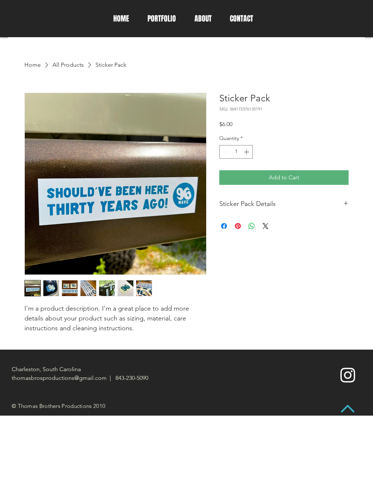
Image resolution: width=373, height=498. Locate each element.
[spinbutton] (236, 151)
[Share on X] (265, 226)
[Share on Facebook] (224, 226)
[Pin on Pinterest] (237, 226)
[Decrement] (224, 151)
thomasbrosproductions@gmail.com (59, 377)
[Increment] (247, 151)
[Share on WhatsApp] (251, 226)
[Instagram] (348, 375)
